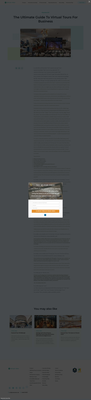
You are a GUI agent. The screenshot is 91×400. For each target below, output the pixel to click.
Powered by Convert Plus (5, 398)
